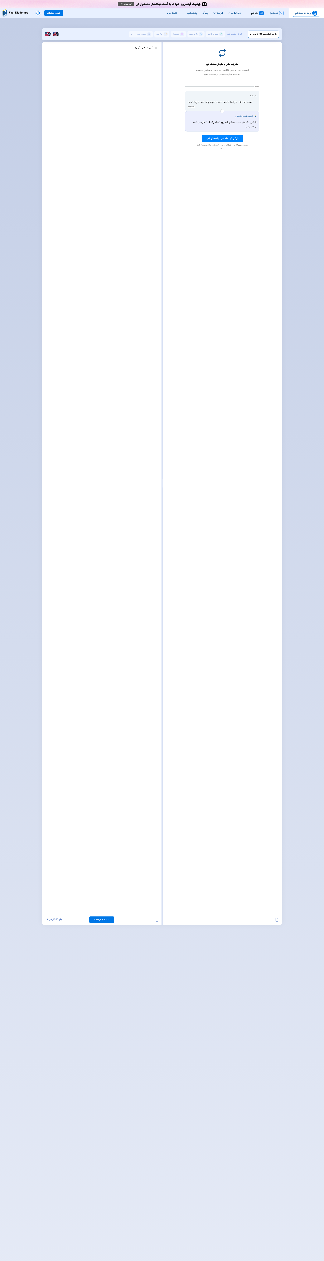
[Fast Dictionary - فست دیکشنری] (15, 13)
